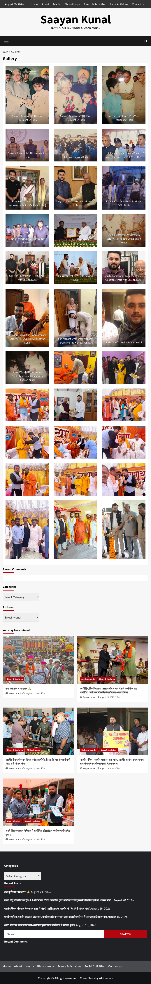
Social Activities (119, 4)
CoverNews (87, 978)
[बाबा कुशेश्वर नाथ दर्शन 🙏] (38, 660)
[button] (146, 41)
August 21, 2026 (32, 693)
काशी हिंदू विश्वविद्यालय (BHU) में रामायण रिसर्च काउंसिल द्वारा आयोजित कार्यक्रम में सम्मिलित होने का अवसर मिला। (108, 690)
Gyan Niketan (13, 821)
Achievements (88, 679)
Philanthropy (72, 4)
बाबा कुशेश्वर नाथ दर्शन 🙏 (18, 689)
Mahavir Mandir (88, 750)
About (45, 4)
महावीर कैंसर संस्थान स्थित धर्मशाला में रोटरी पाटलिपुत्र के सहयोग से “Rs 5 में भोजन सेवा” (47, 908)
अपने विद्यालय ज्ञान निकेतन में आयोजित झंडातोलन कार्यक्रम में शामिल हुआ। (39, 925)
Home (34, 4)
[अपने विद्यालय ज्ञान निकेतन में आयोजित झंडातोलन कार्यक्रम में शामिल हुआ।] (38, 802)
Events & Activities (94, 4)
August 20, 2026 (107, 697)
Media (56, 4)
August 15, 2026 (107, 768)
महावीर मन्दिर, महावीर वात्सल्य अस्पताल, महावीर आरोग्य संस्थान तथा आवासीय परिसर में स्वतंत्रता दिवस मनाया (112, 762)
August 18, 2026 (32, 768)
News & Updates (15, 679)
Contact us (138, 4)
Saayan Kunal (75, 19)
